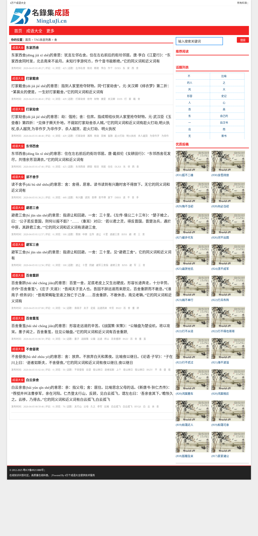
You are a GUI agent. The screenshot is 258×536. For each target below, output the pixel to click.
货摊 (103, 136)
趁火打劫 (119, 136)
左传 (91, 234)
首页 (18, 31)
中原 (84, 234)
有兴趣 (79, 197)
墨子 (76, 339)
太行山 (78, 406)
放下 (110, 197)
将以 (106, 339)
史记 (227, 95)
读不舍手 (32, 177)
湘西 (89, 136)
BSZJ (118, 308)
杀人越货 (143, 136)
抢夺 (89, 99)
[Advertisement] (121, 508)
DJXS (118, 68)
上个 (118, 369)
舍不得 (102, 197)
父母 (86, 406)
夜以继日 (98, 369)
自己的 (227, 115)
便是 (103, 99)
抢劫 (96, 136)
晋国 (78, 234)
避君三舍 (32, 207)
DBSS (118, 197)
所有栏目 (242, 3)
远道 (99, 339)
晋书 (227, 135)
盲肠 (110, 136)
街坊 (89, 68)
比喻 (106, 406)
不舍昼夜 (32, 349)
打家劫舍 (80, 99)
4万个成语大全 (18, 3)
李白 (103, 68)
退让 (98, 234)
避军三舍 (32, 244)
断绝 (96, 68)
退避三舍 (115, 234)
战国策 (84, 339)
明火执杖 (131, 136)
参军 (99, 406)
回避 (91, 265)
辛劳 (111, 308)
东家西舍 (32, 47)
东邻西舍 (32, 146)
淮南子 (78, 308)
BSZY (150, 369)
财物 (96, 99)
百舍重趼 (32, 275)
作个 (110, 68)
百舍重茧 (32, 318)
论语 (88, 369)
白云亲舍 (32, 380)
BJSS (124, 234)
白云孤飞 (116, 406)
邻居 (103, 166)
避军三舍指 (102, 265)
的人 (193, 82)
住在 (110, 166)
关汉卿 (111, 99)
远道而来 (102, 308)
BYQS (137, 406)
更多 (50, 31)
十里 (105, 234)
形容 (193, 95)
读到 (87, 197)
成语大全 (34, 31)
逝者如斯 (109, 369)
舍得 (94, 197)
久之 (93, 406)
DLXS (118, 166)
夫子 (86, 308)
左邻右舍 (80, 68)
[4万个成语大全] (39, 16)
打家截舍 (32, 78)
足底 (93, 308)
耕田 (89, 166)
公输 (93, 339)
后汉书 (227, 122)
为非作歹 (154, 136)
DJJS (119, 99)
